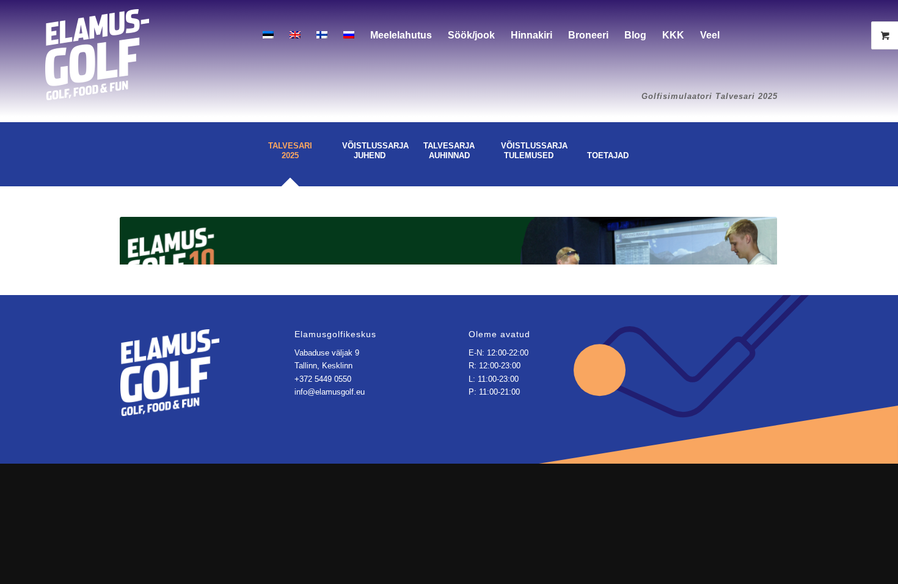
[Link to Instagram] (781, 35)
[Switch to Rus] (348, 35)
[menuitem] (268, 35)
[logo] (97, 44)
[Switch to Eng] (295, 35)
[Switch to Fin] (321, 35)
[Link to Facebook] (762, 35)
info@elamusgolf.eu (329, 391)
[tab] (290, 158)
